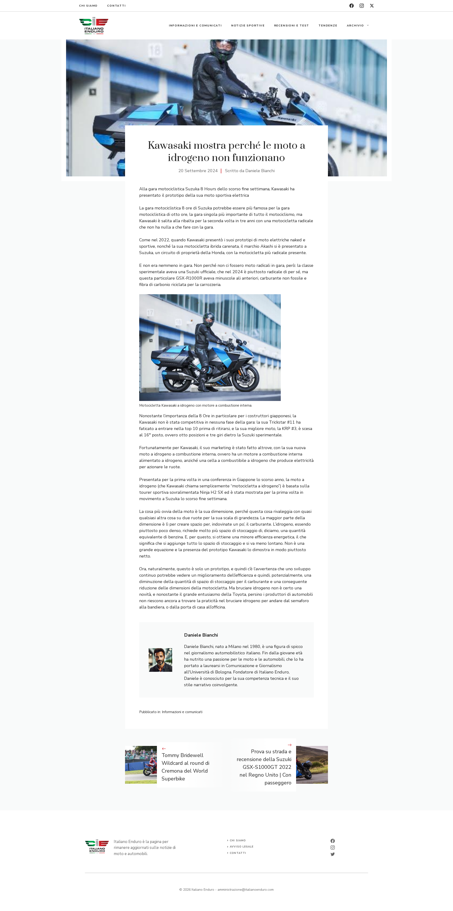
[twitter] (372, 6)
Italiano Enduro (203, 889)
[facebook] (351, 6)
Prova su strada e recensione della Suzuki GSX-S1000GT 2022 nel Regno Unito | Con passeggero (264, 767)
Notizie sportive (248, 25)
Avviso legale (241, 846)
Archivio (355, 25)
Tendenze (328, 25)
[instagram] (362, 6)
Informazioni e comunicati (195, 25)
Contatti (116, 6)
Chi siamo (88, 6)
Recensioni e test (291, 25)
